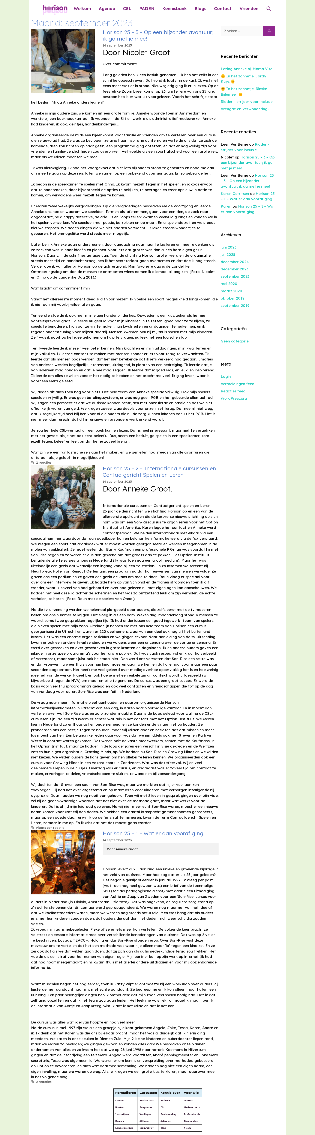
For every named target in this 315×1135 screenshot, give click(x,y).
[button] (269, 8)
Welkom (82, 8)
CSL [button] (127, 8)
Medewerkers (192, 1107)
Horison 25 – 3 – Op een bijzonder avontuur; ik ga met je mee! (158, 35)
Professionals (192, 1114)
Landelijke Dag (124, 1128)
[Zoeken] (269, 31)
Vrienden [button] (249, 8)
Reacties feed (233, 391)
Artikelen (165, 1121)
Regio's (119, 1121)
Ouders (188, 1100)
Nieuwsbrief (146, 1128)
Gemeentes (191, 1121)
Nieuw (187, 1128)
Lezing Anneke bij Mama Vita (247, 68)
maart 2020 (231, 291)
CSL (162, 1107)
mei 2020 (229, 283)
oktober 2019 (232, 298)
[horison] (55, 8)
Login (226, 376)
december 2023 (234, 269)
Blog (163, 1128)
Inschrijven (122, 1114)
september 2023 (235, 276)
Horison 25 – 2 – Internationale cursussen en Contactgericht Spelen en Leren (159, 471)
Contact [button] (222, 8)
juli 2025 (228, 254)
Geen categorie (235, 341)
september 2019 (235, 305)
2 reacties (43, 462)
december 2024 (235, 261)
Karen (226, 206)
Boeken (119, 1107)
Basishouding (168, 1114)
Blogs (200, 8)
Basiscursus (147, 1100)
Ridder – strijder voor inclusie (247, 101)
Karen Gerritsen (235, 193)
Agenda (107, 8)
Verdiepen (146, 1114)
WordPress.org (234, 398)
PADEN (146, 8)
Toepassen (146, 1107)
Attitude (144, 1121)
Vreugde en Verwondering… (245, 109)
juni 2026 (229, 247)
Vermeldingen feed (237, 383)
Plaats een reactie (50, 828)
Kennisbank (174, 8)
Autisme (165, 1100)
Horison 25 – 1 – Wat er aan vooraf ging (153, 833)
